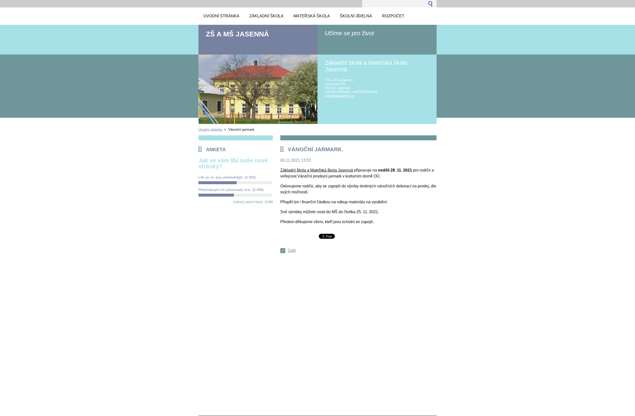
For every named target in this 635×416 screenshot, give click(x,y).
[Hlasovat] (235, 182)
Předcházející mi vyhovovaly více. (231, 190)
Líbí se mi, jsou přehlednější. (227, 177)
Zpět (292, 250)
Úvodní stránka (210, 129)
